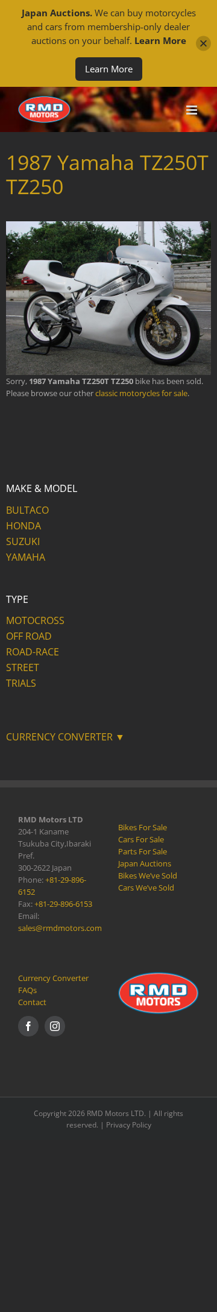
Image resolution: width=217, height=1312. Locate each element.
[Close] (203, 43)
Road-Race (32, 651)
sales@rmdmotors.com (60, 927)
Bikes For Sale (142, 827)
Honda (23, 525)
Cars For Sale (141, 839)
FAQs (27, 990)
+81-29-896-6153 (63, 903)
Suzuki (23, 541)
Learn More (109, 69)
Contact (32, 1002)
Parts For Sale (142, 851)
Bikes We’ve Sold (147, 875)
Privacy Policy (128, 1125)
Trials (21, 683)
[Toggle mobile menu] (192, 110)
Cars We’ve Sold (146, 887)
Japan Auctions (144, 863)
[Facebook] (28, 1026)
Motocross (35, 620)
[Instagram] (55, 1026)
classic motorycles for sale (141, 393)
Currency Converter (53, 978)
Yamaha (25, 557)
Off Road (29, 636)
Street (22, 667)
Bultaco (27, 510)
